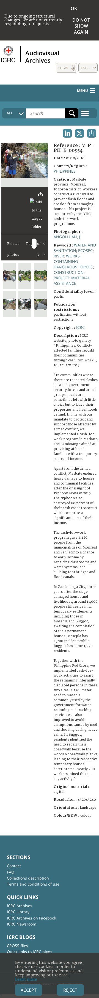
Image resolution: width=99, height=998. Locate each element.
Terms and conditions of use (33, 884)
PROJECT (61, 277)
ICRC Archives (19, 905)
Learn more (26, 979)
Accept (29, 990)
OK (74, 8)
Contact (14, 865)
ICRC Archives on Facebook (31, 918)
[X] (79, 133)
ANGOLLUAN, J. (67, 236)
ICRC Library (18, 911)
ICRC (80, 327)
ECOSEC (85, 250)
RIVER (59, 256)
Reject (70, 990)
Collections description (28, 878)
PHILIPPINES (65, 171)
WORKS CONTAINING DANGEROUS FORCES (73, 261)
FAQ (10, 872)
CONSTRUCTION (69, 272)
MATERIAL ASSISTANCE (72, 280)
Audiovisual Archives (42, 56)
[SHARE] (91, 133)
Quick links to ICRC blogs (29, 951)
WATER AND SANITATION (75, 247)
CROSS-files (17, 945)
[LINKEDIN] (67, 133)
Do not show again (81, 26)
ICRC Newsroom (21, 924)
